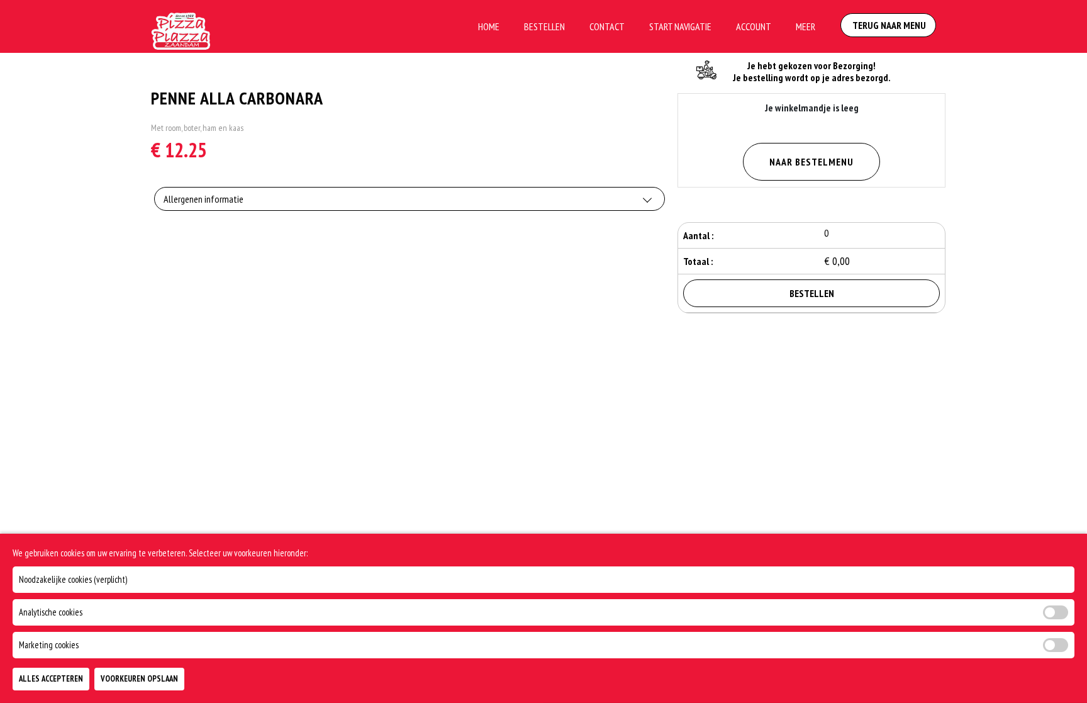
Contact (607, 26)
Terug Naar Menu (888, 25)
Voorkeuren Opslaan (139, 678)
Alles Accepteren (51, 678)
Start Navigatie (680, 26)
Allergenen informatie (203, 199)
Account (753, 26)
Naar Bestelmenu (811, 161)
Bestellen (544, 26)
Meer (805, 26)
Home (488, 26)
